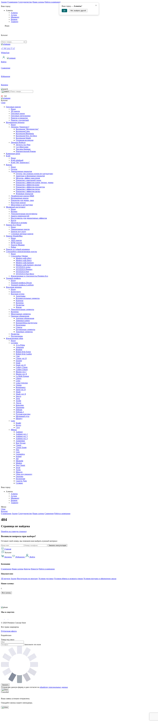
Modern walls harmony (25, 263)
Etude (18, 363)
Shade (18, 392)
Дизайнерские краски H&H (22, 196)
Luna (13, 421)
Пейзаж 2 (20, 412)
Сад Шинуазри (22, 147)
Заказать (5, 685)
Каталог (4, 511)
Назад (13, 109)
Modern (19, 463)
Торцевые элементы (24, 332)
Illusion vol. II (21, 374)
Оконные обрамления (20, 316)
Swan (18, 467)
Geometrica (20, 454)
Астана (14, 15)
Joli (17, 459)
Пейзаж (19, 410)
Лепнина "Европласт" (20, 127)
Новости (34, 569)
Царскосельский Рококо (26, 151)
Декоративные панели (20, 229)
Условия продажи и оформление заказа (99, 579)
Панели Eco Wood (13, 225)
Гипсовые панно (18, 113)
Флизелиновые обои (14, 338)
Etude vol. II (21, 365)
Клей (8, 156)
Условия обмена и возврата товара (68, 579)
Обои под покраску (24, 474)
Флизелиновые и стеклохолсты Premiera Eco (29, 276)
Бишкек (14, 19)
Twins (18, 470)
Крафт (18, 423)
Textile (18, 401)
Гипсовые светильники (20, 116)
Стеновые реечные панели (22, 234)
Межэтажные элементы (21, 314)
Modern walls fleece (24, 260)
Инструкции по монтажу (27, 579)
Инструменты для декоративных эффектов (29, 218)
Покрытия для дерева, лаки (22, 200)
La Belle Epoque (22, 376)
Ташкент (14, 22)
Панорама (20, 407)
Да (64, 11)
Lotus (18, 381)
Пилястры (20, 305)
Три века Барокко (23, 149)
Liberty (18, 378)
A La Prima (20, 345)
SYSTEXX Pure (22, 272)
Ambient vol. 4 (22, 439)
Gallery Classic (22, 367)
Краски (9, 165)
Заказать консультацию (57, 545)
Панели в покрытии (19, 118)
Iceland (18, 456)
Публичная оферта (9, 631)
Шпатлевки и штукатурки (22, 205)
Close (3, 103)
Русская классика (23, 414)
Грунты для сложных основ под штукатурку (34, 174)
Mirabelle (19, 461)
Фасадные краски (18, 202)
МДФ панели (16, 243)
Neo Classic (20, 465)
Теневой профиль (13, 278)
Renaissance (20, 387)
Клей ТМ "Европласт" (20, 162)
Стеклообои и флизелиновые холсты (21, 251)
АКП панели (16, 240)
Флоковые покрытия (24, 194)
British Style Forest (23, 352)
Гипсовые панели (13, 107)
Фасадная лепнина (14, 287)
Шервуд (19, 418)
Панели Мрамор (18, 245)
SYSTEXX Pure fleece (25, 274)
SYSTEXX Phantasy (24, 269)
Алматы (14, 13)
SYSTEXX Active (23, 267)
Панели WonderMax (14, 236)
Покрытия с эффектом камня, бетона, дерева (34, 182)
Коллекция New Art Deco (26, 136)
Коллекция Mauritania (25, 133)
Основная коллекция (24, 140)
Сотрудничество (25, 2)
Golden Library (22, 369)
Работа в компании (53, 2)
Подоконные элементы (25, 329)
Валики (14, 211)
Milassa (14, 430)
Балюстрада (16, 292)
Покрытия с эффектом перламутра (30, 187)
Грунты (14, 169)
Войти (32, 557)
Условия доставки (46, 579)
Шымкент (15, 17)
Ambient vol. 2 (22, 434)
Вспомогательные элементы (28, 298)
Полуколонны (17, 336)
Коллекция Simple (23, 138)
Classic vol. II (21, 358)
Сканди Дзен (21, 481)
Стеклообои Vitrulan (19, 256)
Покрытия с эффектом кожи (27, 185)
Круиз (18, 425)
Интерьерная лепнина (15, 122)
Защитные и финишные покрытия (30, 176)
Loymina (14, 343)
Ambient (19, 432)
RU (2, 96)
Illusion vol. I (21, 372)
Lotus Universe (22, 383)
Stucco (18, 396)
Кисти (13, 220)
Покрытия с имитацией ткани (28, 180)
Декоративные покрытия (21, 171)
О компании (12, 2)
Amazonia (20, 347)
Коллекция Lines (23, 131)
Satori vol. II (21, 390)
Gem (18, 452)
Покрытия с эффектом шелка (28, 191)
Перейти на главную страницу (14, 531)
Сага (18, 427)
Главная (7, 549)
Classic (18, 445)
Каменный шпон (13, 154)
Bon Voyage (21, 443)
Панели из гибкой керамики (18, 249)
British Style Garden (24, 354)
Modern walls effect (23, 258)
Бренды (27, 569)
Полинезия (20, 479)
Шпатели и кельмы (19, 223)
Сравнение (49, 513)
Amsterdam (20, 441)
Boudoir (19, 349)
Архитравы (20, 296)
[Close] (5, 689)
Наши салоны (38, 2)
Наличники (21, 325)
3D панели (15, 111)
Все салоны (6, 593)
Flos (17, 450)
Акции (4, 2)
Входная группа (17, 294)
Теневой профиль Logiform (22, 285)
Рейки (13, 247)
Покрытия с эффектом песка (28, 189)
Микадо (19, 472)
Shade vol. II (21, 394)
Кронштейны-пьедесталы (26, 323)
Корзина (8, 557)
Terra (18, 398)
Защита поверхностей (20, 216)
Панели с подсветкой (20, 120)
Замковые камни (23, 321)
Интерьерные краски (20, 198)
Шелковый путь (22, 416)
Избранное (20, 557)
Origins (19, 385)
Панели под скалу (18, 231)
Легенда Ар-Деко (23, 145)
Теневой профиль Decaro (21, 283)
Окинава (19, 476)
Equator (19, 361)
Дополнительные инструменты (24, 214)
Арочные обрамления (25, 318)
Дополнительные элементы (22, 309)
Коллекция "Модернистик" (27, 129)
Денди (18, 403)
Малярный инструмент (15, 207)
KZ (5, 96)
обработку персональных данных (54, 687)
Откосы (19, 327)
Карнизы (19, 300)
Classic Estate (21, 447)
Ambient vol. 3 (22, 436)
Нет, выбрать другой (78, 11)
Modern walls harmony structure (28, 265)
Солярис (19, 483)
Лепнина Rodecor (18, 142)
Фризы (19, 307)
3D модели (5, 579)
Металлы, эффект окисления (28, 178)
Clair (18, 356)
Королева (20, 405)
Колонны (20, 303)
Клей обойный (17, 160)
